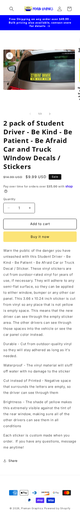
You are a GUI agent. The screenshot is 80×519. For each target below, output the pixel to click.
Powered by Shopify (57, 508)
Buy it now (40, 237)
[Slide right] (50, 114)
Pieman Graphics (32, 508)
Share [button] (13, 461)
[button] (11, 9)
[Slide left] (30, 114)
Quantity (9, 199)
